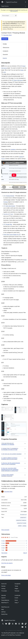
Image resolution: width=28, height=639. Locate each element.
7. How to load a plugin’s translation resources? (7, 475)
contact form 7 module (21, 523)
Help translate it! (14, 11)
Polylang (5, 202)
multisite (20, 525)
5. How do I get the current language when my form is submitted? (10, 463)
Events (16, 597)
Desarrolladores (5, 600)
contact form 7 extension (21, 520)
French (3, 158)
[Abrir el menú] (26, 2)
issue (25, 259)
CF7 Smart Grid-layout (17, 80)
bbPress (3, 611)
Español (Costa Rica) (10, 620)
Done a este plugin (6, 575)
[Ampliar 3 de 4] (11, 416)
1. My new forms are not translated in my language (7, 444)
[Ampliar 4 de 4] (24, 423)
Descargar (4, 38)
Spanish (21, 156)
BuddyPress (4, 614)
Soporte (5, 58)
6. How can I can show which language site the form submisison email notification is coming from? (9, 469)
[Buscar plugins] (15, 15)
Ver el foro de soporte (7, 563)
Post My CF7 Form (8, 214)
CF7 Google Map (7, 224)
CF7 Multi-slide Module (9, 206)
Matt (2, 609)
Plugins (16, 588)
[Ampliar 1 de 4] (11, 408)
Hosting (3, 588)
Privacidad (4, 591)
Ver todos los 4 (23, 514)
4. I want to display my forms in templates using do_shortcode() (9, 458)
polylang (24, 525)
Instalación (5, 51)
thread (21, 70)
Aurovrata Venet (7, 35)
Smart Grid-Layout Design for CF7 (12, 234)
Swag (17, 602)
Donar (16, 600)
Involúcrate (17, 595)
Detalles (5, 44)
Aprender (3, 595)
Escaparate (17, 583)
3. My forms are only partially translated (11, 454)
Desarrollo (5, 54)
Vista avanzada (5, 529)
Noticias (3, 586)
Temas (16, 586)
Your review (4, 553)
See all (25, 553)
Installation (13, 149)
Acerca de (3, 583)
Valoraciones (6, 47)
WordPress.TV (4, 602)
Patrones (17, 591)
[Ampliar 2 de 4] (24, 408)
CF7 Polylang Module (8, 195)
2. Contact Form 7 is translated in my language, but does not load (9, 449)
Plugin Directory (5, 6)
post (4, 72)
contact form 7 (23, 517)
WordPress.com (5, 607)
